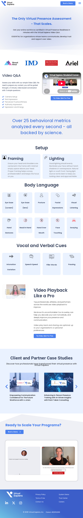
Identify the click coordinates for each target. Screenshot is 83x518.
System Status (64, 494)
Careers (61, 501)
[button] (80, 3)
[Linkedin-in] (6, 503)
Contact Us (39, 501)
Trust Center (63, 498)
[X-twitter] (13, 503)
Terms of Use (40, 498)
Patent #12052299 (53, 512)
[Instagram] (20, 503)
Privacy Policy (40, 494)
